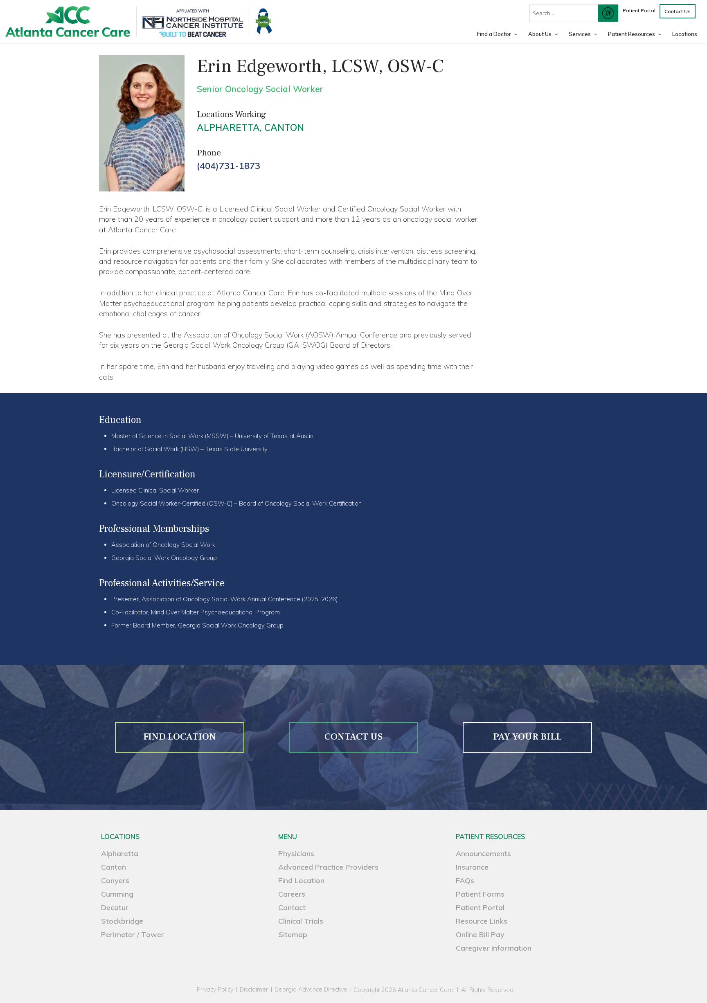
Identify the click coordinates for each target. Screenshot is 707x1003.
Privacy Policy (215, 989)
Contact (292, 907)
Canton (284, 127)
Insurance (472, 867)
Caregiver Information (493, 948)
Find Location (301, 880)
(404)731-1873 (228, 165)
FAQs (465, 880)
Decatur (114, 907)
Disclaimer (254, 989)
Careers (291, 894)
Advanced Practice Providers (328, 867)
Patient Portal (480, 907)
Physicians (296, 853)
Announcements (483, 853)
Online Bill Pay (480, 934)
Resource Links (481, 921)
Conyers (115, 880)
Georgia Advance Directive (311, 989)
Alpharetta (228, 127)
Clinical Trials (300, 921)
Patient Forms (480, 894)
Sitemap (292, 934)
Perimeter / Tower (132, 934)
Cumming (117, 894)
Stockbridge (122, 921)
